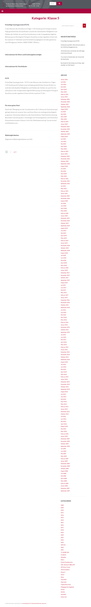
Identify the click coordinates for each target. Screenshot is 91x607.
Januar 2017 (64, 297)
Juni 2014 (63, 367)
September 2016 (65, 307)
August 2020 (64, 201)
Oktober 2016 (65, 305)
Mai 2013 (63, 399)
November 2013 (65, 384)
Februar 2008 (64, 483)
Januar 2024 (64, 124)
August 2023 (64, 136)
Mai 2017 (63, 290)
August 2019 (64, 228)
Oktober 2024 (65, 104)
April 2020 (64, 208)
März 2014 (64, 374)
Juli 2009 (63, 448)
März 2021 (64, 188)
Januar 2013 (64, 409)
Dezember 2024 (65, 99)
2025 (62, 550)
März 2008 (64, 481)
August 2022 (64, 166)
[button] (2, 11)
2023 (62, 542)
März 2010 (64, 431)
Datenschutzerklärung (36, 603)
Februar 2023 (64, 151)
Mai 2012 (63, 421)
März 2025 (64, 92)
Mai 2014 (63, 369)
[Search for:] (71, 25)
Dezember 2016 (65, 300)
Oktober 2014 (65, 357)
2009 (62, 507)
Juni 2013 (63, 396)
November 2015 (65, 327)
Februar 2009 (64, 458)
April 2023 (64, 146)
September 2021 (65, 183)
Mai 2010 (63, 429)
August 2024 (64, 109)
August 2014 (64, 362)
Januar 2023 (64, 154)
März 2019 (64, 238)
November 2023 (65, 129)
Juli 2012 (63, 416)
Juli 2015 (63, 334)
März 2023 (64, 149)
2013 (62, 517)
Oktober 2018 (65, 248)
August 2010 (64, 426)
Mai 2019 (63, 233)
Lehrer (62, 574)
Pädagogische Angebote (67, 587)
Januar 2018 (64, 270)
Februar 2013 (64, 406)
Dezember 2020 (65, 196)
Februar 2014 (64, 377)
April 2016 (64, 317)
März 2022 (64, 176)
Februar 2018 (64, 268)
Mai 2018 (63, 260)
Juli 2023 (63, 139)
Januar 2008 (64, 486)
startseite (63, 594)
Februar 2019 (64, 240)
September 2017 (65, 280)
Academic (63, 554)
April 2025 (64, 89)
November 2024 (65, 102)
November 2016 (65, 302)
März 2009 (64, 456)
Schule (62, 589)
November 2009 (65, 441)
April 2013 (64, 401)
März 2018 (64, 265)
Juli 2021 (63, 186)
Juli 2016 (63, 310)
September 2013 (65, 389)
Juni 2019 (63, 230)
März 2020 (64, 211)
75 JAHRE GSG (65, 552)
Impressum (44, 603)
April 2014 (64, 372)
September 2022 (65, 163)
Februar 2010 (64, 434)
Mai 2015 (63, 339)
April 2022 (64, 173)
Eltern (62, 559)
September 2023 (65, 134)
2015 (62, 522)
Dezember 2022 (65, 156)
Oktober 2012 (65, 414)
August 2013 (64, 391)
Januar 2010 (64, 436)
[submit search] (59, 3)
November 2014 (65, 354)
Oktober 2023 (65, 131)
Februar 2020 (64, 213)
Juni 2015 (63, 337)
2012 (62, 515)
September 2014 (65, 359)
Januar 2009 (64, 461)
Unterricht (64, 597)
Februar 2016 (64, 322)
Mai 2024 (63, 114)
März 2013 (64, 404)
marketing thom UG (26, 603)
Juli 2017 (63, 285)
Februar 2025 (64, 94)
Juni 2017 (63, 287)
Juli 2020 (63, 203)
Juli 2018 (63, 255)
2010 (62, 510)
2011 (62, 512)
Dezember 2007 (65, 488)
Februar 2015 (64, 347)
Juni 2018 (63, 258)
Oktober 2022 (65, 161)
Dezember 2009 (65, 438)
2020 (62, 535)
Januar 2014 (64, 379)
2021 (62, 537)
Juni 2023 (63, 141)
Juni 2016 (63, 312)
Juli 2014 (63, 364)
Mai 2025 (63, 87)
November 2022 (65, 158)
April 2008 (64, 478)
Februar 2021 (64, 191)
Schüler (63, 592)
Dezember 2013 (65, 382)
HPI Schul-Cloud (65, 567)
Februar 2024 (64, 121)
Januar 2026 (64, 79)
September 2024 (65, 107)
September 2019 (65, 225)
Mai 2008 (63, 476)
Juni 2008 (63, 473)
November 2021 (65, 181)
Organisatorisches (66, 584)
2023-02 (63, 545)
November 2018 (65, 245)
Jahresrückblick (65, 569)
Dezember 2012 (65, 411)
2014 (62, 520)
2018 (62, 530)
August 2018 (64, 253)
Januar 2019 (64, 243)
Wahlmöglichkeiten (12, 135)
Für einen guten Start (12, 105)
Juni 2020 (63, 206)
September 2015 (65, 332)
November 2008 (65, 466)
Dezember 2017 (65, 273)
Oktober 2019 (65, 223)
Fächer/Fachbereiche (67, 562)
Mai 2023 (63, 144)
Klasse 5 (63, 572)
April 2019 (64, 235)
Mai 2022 (63, 171)
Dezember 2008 (65, 463)
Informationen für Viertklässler (16, 66)
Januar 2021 (64, 193)
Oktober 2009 (65, 443)
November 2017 (65, 275)
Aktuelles (63, 557)
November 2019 (65, 220)
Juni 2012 (63, 419)
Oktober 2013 (65, 387)
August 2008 (64, 471)
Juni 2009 (63, 451)
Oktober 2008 (65, 468)
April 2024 (64, 116)
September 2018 (65, 250)
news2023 (63, 579)
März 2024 (64, 119)
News (62, 577)
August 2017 (64, 282)
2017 (62, 527)
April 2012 (64, 424)
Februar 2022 (64, 178)
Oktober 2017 (65, 277)
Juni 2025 (63, 84)
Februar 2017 (64, 295)
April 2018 (64, 263)
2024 (62, 547)
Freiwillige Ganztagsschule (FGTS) (17, 25)
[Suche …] (53, 3)
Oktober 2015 (65, 329)
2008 (62, 505)
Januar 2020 (64, 216)
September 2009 (65, 446)
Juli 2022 (63, 168)
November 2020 (65, 198)
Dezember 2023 (65, 126)
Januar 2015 (64, 349)
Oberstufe (63, 582)
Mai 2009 (63, 453)
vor (15, 152)
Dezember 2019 (65, 218)
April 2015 (64, 342)
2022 (62, 540)
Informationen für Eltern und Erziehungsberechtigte (23, 55)
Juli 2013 (63, 394)
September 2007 (65, 491)
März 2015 (64, 344)
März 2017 (64, 292)
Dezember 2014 (65, 352)
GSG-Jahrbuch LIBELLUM (68, 564)
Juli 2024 (63, 111)
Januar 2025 (64, 97)
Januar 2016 (64, 325)
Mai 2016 (63, 315)
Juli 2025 (63, 82)
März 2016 (64, 320)
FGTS (7, 78)
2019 (62, 532)
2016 (62, 525)
